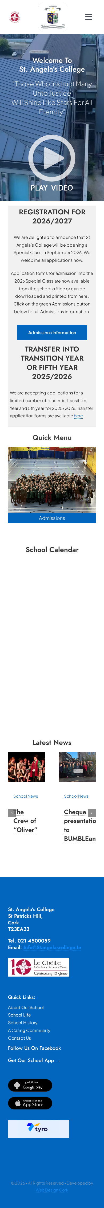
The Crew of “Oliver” (25, 820)
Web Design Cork (52, 1189)
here (78, 415)
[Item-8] (77, 754)
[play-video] (52, 134)
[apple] (30, 1099)
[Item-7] (26, 754)
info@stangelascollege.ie (52, 947)
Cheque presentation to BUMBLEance (83, 825)
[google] (30, 1081)
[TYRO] (38, 1122)
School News (25, 795)
